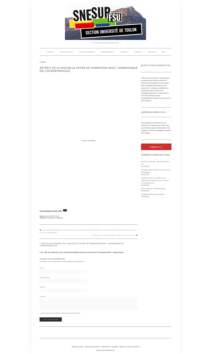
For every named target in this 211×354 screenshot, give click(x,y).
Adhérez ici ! (156, 146)
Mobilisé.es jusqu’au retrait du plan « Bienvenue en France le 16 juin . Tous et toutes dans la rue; (155, 180)
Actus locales (66, 52)
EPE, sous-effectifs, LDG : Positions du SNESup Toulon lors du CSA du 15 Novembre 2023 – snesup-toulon (83, 252)
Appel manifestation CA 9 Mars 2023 (51, 211)
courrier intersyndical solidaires (153, 194)
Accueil (50, 52)
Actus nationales (87, 52)
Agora (138, 52)
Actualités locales (51, 218)
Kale (97, 350)
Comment (43, 296)
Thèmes (123, 52)
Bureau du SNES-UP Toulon (51, 216)
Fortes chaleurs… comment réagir (153, 188)
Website (42, 287)
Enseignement (59, 218)
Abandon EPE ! (107, 52)
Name (42, 268)
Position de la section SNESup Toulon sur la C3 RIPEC (113, 235)
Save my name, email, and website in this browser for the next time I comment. (61, 313)
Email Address (45, 277)
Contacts (152, 52)
